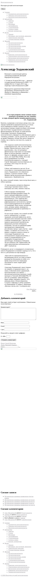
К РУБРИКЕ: (18, 294)
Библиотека (8, 19)
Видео (7, 32)
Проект (7, 53)
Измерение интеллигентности (18, 60)
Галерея (7, 12)
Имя (2, 322)
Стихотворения (13, 27)
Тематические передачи (16, 37)
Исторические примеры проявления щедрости (20, 501)
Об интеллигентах (14, 44)
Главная (23, 516)
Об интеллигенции (14, 48)
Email (2, 326)
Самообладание (26, 519)
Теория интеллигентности (16, 61)
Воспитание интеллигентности (18, 58)
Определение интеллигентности (18, 56)
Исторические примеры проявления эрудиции (20, 500)
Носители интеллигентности (17, 17)
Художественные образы (16, 39)
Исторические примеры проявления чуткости (19, 503)
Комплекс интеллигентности (17, 54)
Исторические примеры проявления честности (20, 505)
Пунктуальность (26, 513)
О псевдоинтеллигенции (16, 49)
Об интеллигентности (15, 43)
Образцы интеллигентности (17, 15)
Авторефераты (13, 26)
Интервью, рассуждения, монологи (19, 36)
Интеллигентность (7, 2)
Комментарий (6, 307)
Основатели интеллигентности (18, 14)
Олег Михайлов (31, 289)
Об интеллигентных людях (17, 46)
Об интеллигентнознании (16, 51)
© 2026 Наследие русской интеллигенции (14, 575)
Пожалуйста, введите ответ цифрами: (13, 333)
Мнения (7, 41)
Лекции (10, 34)
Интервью (11, 24)
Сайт (2, 329)
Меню (3, 9)
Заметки (11, 21)
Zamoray (7, 514)
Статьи (10, 22)
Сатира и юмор (13, 29)
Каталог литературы (15, 31)
